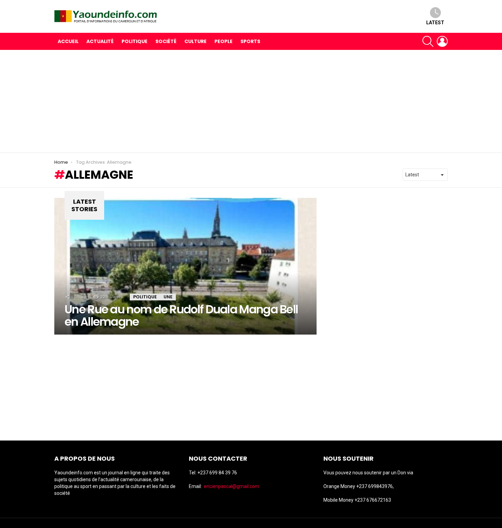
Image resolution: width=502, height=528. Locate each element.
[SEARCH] (427, 41)
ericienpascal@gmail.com (231, 486)
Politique (135, 41)
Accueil (68, 41)
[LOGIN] (442, 41)
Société (166, 41)
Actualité (100, 41)
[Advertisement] (251, 101)
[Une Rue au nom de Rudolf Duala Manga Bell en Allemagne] (185, 266)
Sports (250, 41)
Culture (195, 41)
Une (168, 297)
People (223, 41)
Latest (435, 22)
